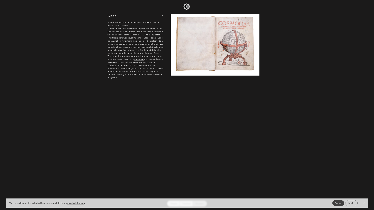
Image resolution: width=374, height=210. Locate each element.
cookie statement (75, 203)
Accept (338, 203)
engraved (139, 59)
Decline (351, 203)
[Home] (187, 6)
